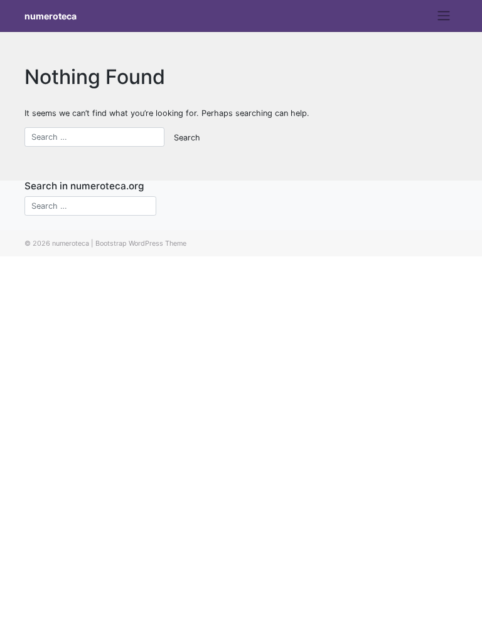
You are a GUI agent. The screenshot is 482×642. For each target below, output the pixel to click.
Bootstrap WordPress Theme (140, 243)
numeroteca (50, 16)
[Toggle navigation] (444, 15)
